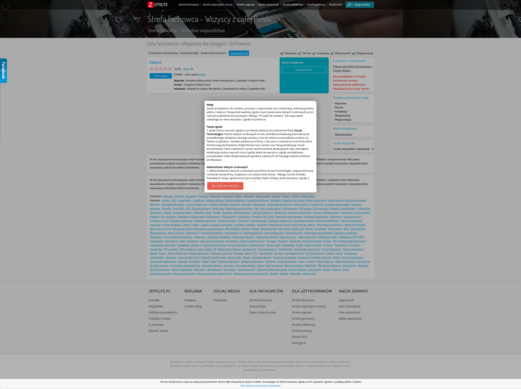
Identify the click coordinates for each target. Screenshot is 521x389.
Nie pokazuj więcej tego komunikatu (261, 385)
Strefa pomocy (316, 4)
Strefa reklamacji (292, 4)
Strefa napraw (245, 4)
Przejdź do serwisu (225, 186)
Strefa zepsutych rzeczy (218, 4)
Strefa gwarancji (268, 4)
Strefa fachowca (188, 4)
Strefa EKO (336, 4)
